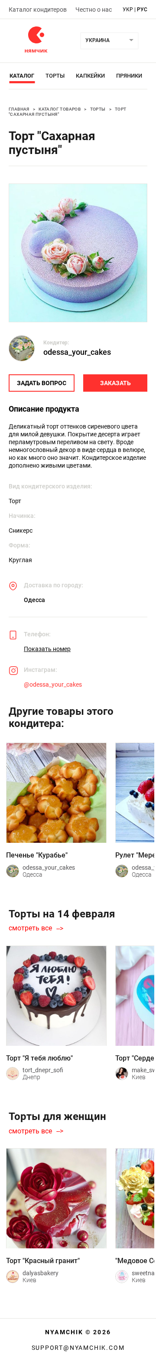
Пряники (129, 75)
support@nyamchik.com (78, 1347)
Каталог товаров (60, 109)
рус (142, 10)
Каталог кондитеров (38, 9)
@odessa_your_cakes (53, 684)
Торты (55, 75)
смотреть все (30, 928)
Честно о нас (93, 9)
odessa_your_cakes (77, 352)
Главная (19, 109)
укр (128, 10)
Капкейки (90, 75)
